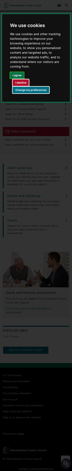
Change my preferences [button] (31, 90)
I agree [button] (17, 75)
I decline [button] (20, 82)
